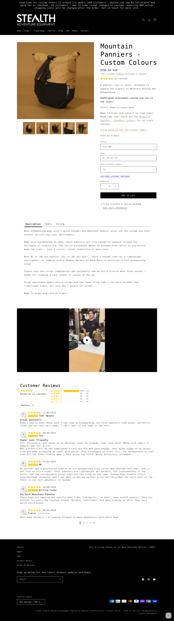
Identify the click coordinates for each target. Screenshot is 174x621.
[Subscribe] (60, 579)
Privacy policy (114, 611)
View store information (115, 208)
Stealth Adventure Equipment (56, 611)
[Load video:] (87, 340)
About (19, 552)
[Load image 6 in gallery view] (69, 128)
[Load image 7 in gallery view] (82, 128)
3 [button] (87, 523)
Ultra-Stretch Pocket (111, 164)
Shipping (120, 74)
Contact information (147, 613)
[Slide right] (91, 128)
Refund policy (97, 611)
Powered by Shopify (79, 611)
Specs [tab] (48, 224)
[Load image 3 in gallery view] (42, 128)
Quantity (104, 181)
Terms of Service (26, 565)
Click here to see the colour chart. (124, 130)
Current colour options (115, 176)
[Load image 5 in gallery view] (55, 128)
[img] (35, 412)
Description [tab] (33, 224)
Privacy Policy (24, 561)
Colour (103, 142)
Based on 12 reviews (33, 393)
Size (102, 153)
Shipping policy (149, 611)
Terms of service (131, 611)
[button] (27, 30)
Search (20, 547)
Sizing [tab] (60, 224)
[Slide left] (20, 128)
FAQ (18, 556)
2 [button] (84, 523)
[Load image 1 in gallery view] (29, 128)
